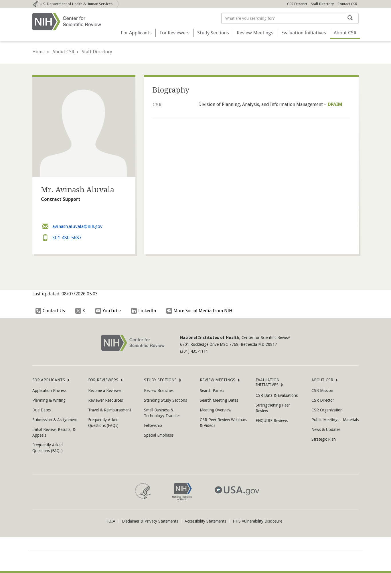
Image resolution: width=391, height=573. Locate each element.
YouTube (111, 310)
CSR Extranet (297, 4)
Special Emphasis (158, 435)
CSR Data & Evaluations (277, 395)
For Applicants (136, 33)
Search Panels (212, 390)
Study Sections (213, 33)
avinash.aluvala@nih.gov (76, 226)
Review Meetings (255, 33)
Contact (347, 4)
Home (38, 51)
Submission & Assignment (55, 419)
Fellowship (153, 425)
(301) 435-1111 (194, 351)
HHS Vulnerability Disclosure (257, 521)
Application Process (49, 390)
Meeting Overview (215, 410)
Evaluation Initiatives (303, 33)
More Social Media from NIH (202, 310)
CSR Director (322, 400)
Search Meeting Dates (219, 400)
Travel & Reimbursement (109, 410)
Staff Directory (322, 4)
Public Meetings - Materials (335, 419)
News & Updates (325, 429)
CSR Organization (327, 410)
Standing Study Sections (165, 400)
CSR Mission (322, 390)
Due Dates (41, 410)
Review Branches (158, 390)
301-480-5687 (66, 237)
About (345, 33)
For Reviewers (174, 33)
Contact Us (54, 310)
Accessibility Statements (205, 521)
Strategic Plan (323, 439)
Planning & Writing (49, 400)
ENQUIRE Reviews (272, 420)
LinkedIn (147, 310)
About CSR (63, 51)
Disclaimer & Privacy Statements (150, 521)
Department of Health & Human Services (76, 4)
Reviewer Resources (105, 400)
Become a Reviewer (105, 390)
